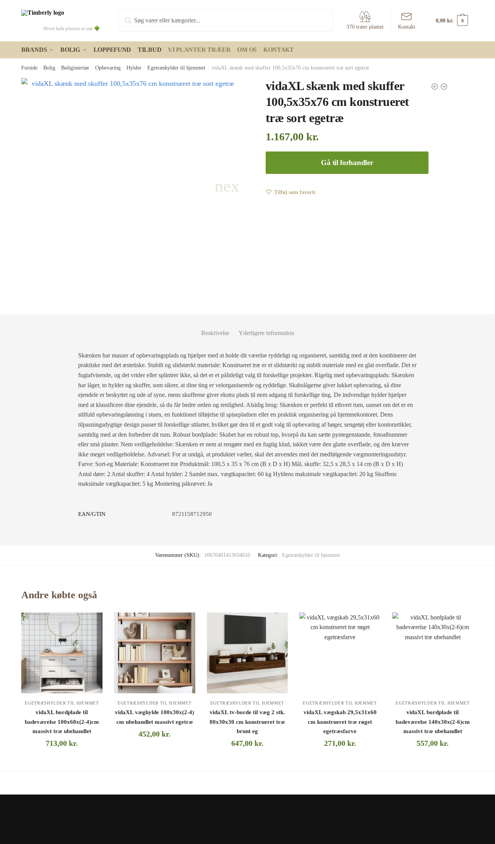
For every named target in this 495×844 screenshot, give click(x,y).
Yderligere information (266, 333)
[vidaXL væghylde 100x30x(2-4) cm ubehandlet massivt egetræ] (154, 653)
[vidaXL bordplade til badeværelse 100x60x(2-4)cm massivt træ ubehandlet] (61, 653)
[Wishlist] (91, 624)
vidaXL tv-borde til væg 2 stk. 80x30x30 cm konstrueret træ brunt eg (247, 721)
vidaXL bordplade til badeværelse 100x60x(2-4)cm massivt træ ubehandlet (62, 721)
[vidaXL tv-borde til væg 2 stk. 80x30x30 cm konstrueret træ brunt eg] (247, 653)
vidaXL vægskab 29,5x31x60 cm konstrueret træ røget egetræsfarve (340, 721)
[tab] (215, 327)
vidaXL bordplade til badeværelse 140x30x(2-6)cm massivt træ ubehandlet (433, 721)
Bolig (49, 68)
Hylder (134, 68)
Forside (29, 68)
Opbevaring (108, 68)
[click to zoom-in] (130, 186)
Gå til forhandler (347, 162)
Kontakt (406, 27)
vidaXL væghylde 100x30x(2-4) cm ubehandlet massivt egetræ (154, 717)
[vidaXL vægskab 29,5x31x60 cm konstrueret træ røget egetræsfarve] (340, 653)
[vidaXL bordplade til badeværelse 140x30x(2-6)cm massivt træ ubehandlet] (432, 653)
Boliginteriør (75, 68)
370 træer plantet (365, 27)
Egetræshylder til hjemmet (176, 68)
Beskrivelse (215, 333)
